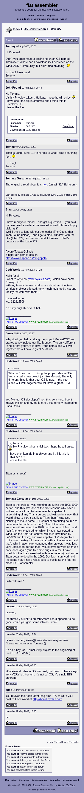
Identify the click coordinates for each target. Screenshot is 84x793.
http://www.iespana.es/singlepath (26, 258)
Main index (11, 780)
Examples (55, 780)
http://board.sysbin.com (47, 699)
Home (31, 15)
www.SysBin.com (39, 279)
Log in (64, 19)
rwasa (52, 789)
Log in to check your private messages (37, 19)
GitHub (61, 785)
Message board (71, 780)
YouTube (70, 785)
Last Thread (55, 742)
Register (51, 15)
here (45, 184)
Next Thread (70, 742)
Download (24, 780)
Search (40, 15)
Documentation (39, 780)
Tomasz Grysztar (41, 785)
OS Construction (35, 29)
